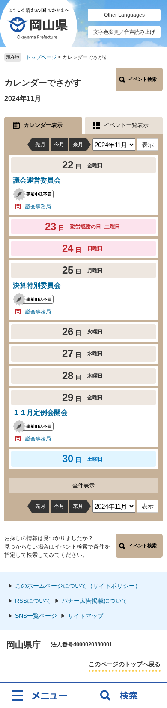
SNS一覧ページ (36, 615)
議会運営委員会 (37, 180)
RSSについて (33, 600)
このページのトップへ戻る (125, 664)
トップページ (41, 57)
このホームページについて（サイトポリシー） (78, 585)
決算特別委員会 (37, 285)
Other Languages (124, 15)
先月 (40, 145)
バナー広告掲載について (95, 600)
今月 (59, 145)
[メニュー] (42, 695)
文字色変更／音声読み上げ (124, 32)
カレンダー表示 (43, 125)
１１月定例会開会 (40, 412)
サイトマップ (86, 615)
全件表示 (83, 485)
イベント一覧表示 (126, 125)
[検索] (125, 695)
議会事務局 (38, 206)
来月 (78, 145)
